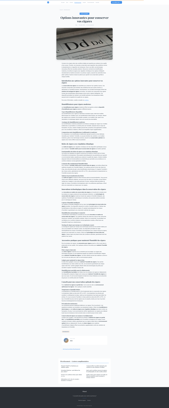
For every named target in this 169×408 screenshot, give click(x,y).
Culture (71, 2)
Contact (89, 400)
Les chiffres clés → (116, 2)
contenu (86, 100)
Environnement (90, 2)
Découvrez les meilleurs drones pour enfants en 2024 (71, 375)
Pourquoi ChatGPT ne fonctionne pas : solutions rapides (70, 366)
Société (97, 2)
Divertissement (77, 2)
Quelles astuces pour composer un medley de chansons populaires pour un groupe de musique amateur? (96, 376)
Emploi (84, 2)
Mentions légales (82, 400)
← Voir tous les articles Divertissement (71, 349)
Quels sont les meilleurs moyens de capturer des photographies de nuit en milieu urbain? (96, 371)
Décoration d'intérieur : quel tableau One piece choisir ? (70, 371)
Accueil (62, 2)
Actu (67, 2)
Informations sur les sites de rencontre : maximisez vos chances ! (70, 379)
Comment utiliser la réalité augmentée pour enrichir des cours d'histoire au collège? (96, 366)
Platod (85, 391)
